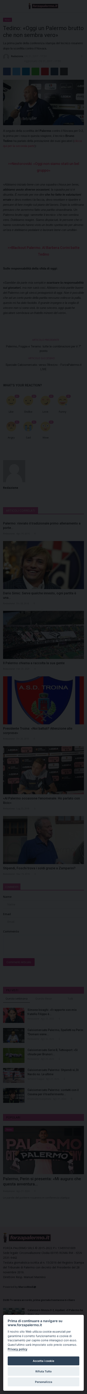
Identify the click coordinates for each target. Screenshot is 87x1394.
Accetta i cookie (43, 1361)
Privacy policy (17, 1349)
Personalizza (43, 1382)
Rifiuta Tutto (43, 1371)
